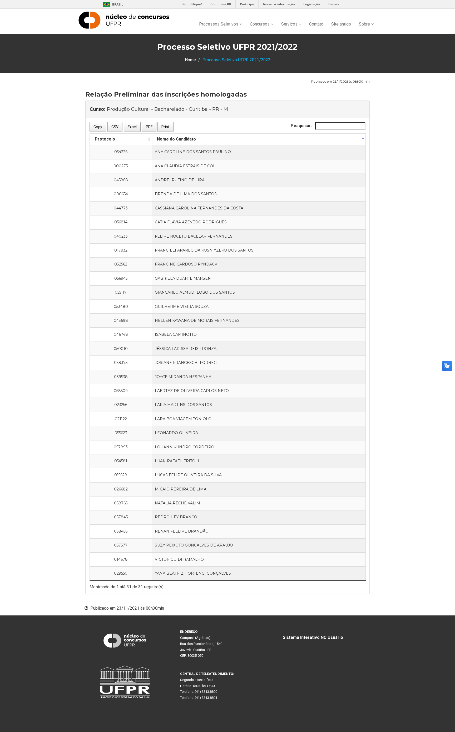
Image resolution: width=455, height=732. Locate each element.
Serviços (290, 24)
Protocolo (105, 139)
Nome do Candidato (176, 139)
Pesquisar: (302, 125)
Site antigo (341, 24)
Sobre (365, 24)
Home (190, 59)
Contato (316, 24)
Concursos (260, 24)
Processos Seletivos (219, 24)
